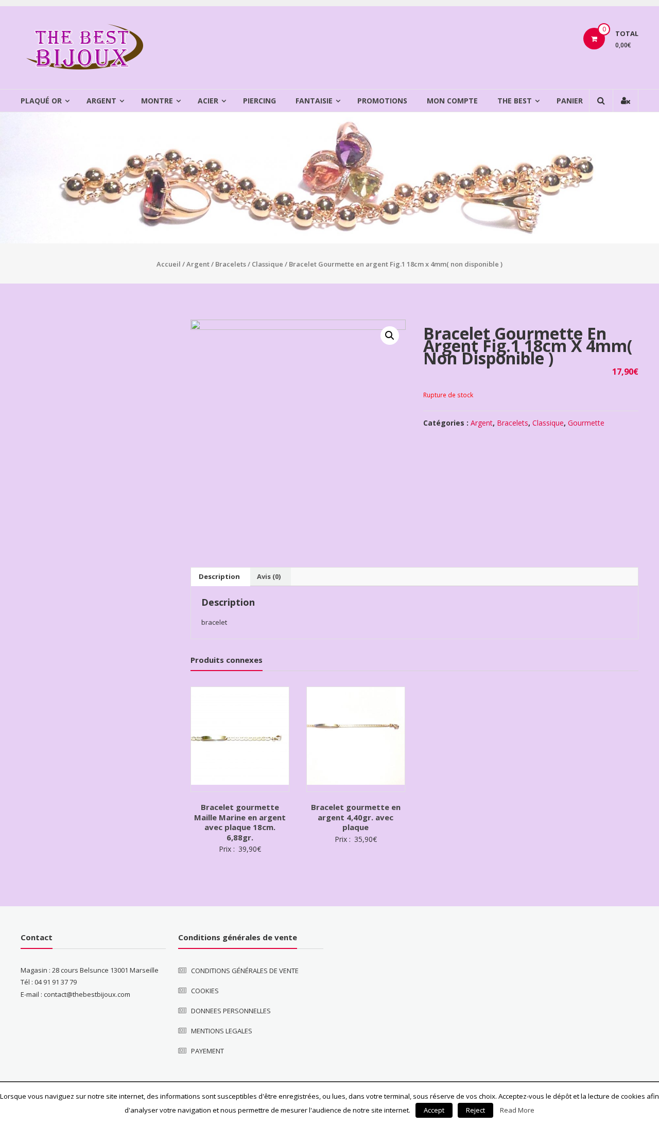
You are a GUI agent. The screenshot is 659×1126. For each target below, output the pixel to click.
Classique (267, 264)
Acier (208, 100)
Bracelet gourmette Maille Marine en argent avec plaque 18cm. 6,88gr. (240, 822)
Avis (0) (269, 576)
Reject (475, 1110)
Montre (157, 100)
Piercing (259, 100)
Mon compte (452, 100)
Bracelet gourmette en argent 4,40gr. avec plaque (356, 817)
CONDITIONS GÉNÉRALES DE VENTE (245, 970)
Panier (570, 100)
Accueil (169, 264)
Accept (434, 1110)
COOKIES (205, 990)
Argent (101, 100)
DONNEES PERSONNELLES (231, 1010)
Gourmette (586, 423)
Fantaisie (314, 100)
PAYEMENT (207, 1050)
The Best (514, 100)
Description (219, 576)
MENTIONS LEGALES (221, 1030)
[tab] (219, 577)
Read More (517, 1110)
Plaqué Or (41, 100)
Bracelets (230, 264)
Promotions (382, 100)
